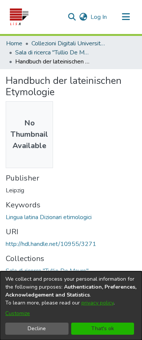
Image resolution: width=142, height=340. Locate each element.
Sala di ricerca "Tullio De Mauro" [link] (53, 52)
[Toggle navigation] (125, 17)
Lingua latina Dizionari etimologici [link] (49, 217)
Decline (37, 328)
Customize (17, 313)
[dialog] (71, 305)
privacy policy (97, 302)
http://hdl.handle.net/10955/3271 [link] (51, 244)
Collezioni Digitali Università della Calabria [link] (69, 43)
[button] (19, 17)
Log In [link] (99, 17)
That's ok (102, 328)
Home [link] (14, 43)
